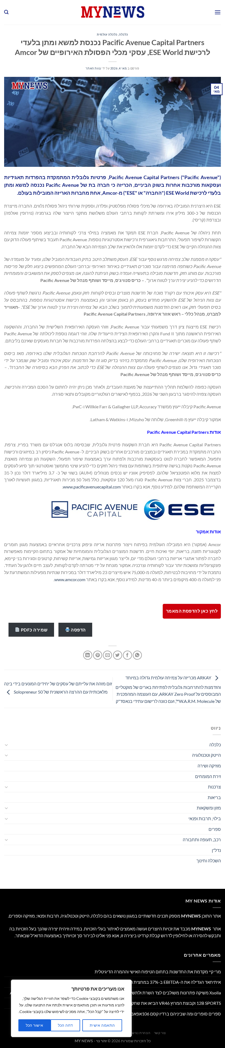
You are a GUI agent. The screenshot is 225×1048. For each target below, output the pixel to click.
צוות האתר (93, 68)
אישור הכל (34, 1025)
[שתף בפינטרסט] (97, 655)
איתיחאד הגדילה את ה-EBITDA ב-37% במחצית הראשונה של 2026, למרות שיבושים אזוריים (138, 982)
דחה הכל (65, 1025)
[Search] (6, 12)
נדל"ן (216, 850)
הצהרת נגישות (139, 1033)
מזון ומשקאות (209, 807)
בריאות (214, 797)
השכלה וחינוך (208, 860)
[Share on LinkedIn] (87, 655)
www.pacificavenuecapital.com (92, 486)
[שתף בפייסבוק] (127, 655)
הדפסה (78, 629)
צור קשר (160, 1033)
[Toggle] (6, 744)
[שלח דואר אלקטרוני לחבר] (107, 655)
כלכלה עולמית (107, 34)
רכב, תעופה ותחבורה (202, 839)
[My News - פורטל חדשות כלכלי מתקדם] (112, 12)
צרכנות (214, 786)
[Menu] (217, 12)
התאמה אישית (102, 1025)
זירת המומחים (208, 776)
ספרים (215, 829)
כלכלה (123, 34)
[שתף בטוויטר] (117, 655)
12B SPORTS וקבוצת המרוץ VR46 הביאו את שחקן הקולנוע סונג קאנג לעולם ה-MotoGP (142, 1003)
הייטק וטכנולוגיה (206, 755)
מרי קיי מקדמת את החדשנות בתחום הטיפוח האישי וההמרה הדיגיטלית (158, 971)
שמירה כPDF (34, 629)
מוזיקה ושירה (209, 765)
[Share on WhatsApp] (137, 655)
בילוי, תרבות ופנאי (205, 818)
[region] (71, 1008)
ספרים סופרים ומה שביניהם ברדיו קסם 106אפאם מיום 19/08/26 (162, 1013)
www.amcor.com (69, 579)
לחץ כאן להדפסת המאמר (192, 611)
